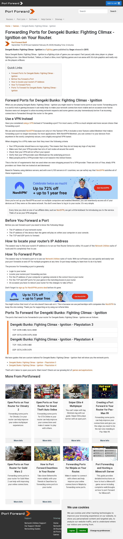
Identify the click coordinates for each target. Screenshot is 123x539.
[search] (81, 3)
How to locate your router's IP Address (27, 82)
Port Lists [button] (21, 19)
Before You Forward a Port (22, 79)
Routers (33, 3)
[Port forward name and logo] (12, 3)
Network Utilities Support (35, 523)
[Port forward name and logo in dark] (20, 11)
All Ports (57, 532)
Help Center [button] (46, 19)
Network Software (61, 526)
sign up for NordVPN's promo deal (33, 288)
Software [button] (33, 19)
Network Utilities (102, 246)
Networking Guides (32, 529)
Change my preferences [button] (100, 531)
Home (7, 26)
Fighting (49, 49)
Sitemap (74, 3)
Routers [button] (9, 19)
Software (53, 3)
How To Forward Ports (21, 85)
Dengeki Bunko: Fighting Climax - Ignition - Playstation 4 (32, 365)
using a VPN (28, 123)
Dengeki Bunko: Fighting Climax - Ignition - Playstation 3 (32, 362)
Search (113, 11)
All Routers (58, 529)
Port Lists (42, 3)
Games (16, 26)
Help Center (64, 3)
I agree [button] (72, 531)
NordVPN (30, 131)
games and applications (82, 370)
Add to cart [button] (112, 3)
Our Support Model (33, 526)
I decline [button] (82, 531)
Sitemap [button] (59, 19)
